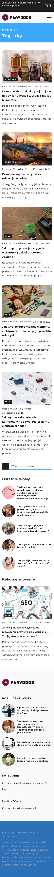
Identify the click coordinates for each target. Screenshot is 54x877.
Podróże (6, 783)
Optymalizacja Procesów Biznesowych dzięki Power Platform (32, 710)
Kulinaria (38, 783)
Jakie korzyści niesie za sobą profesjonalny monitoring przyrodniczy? (17, 5)
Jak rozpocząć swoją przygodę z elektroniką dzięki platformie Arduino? (24, 253)
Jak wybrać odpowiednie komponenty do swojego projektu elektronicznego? (25, 422)
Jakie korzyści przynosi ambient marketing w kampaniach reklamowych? (33, 528)
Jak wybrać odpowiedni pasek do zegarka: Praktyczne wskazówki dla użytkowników (32, 511)
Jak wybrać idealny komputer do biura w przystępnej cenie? (34, 743)
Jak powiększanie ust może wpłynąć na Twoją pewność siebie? (33, 563)
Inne (4, 789)
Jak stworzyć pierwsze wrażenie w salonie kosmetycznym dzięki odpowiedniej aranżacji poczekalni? (30, 727)
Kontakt (6, 808)
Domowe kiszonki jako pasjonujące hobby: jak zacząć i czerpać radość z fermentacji (27, 96)
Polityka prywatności (24, 808)
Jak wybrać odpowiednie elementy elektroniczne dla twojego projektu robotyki (26, 331)
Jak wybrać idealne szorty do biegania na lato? (34, 546)
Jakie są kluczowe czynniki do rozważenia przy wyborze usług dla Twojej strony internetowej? (24, 632)
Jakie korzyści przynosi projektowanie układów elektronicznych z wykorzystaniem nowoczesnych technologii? (33, 493)
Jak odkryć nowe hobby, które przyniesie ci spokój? (32, 759)
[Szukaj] (5, 466)
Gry (47, 783)
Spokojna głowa (22, 783)
